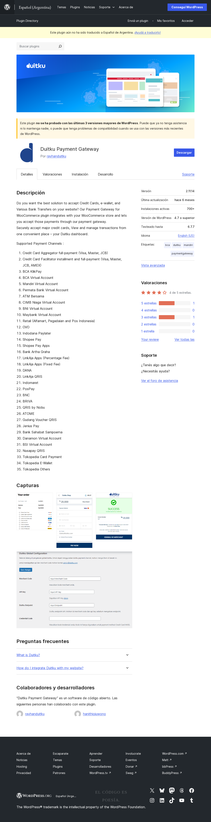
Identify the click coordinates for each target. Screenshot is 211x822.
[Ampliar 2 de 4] (87, 498)
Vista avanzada (153, 265)
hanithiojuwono (94, 714)
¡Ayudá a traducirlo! (147, 32)
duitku (177, 245)
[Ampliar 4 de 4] (127, 557)
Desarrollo (105, 174)
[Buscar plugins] (60, 46)
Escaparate (60, 753)
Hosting (21, 766)
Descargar (184, 152)
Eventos (131, 760)
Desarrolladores (100, 766)
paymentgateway (182, 253)
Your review (150, 339)
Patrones (59, 773)
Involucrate (133, 753)
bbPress (169, 766)
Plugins (58, 766)
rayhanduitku (56, 156)
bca (167, 245)
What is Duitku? (28, 655)
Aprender (95, 753)
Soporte (188, 174)
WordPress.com (174, 753)
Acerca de (23, 753)
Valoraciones (52, 174)
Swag (131, 773)
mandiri (188, 245)
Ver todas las (185, 339)
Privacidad (23, 773)
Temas (57, 760)
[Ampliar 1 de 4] (47, 498)
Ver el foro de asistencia (159, 381)
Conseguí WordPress (187, 7)
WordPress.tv (100, 773)
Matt (167, 760)
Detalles (27, 174)
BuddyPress (172, 773)
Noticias (21, 760)
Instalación (80, 174)
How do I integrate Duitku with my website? (49, 668)
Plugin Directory (27, 20)
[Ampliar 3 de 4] (127, 498)
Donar (131, 766)
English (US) (186, 235)
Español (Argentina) (68, 796)
